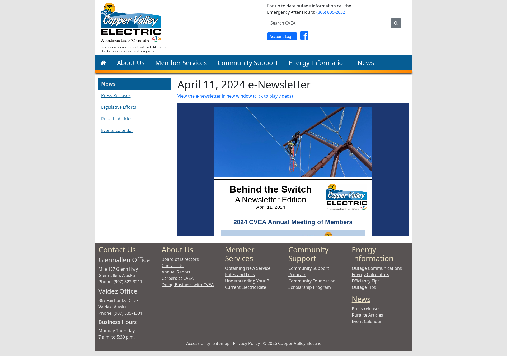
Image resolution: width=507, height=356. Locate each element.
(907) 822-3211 (128, 282)
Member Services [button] (181, 62)
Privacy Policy (246, 343)
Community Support (308, 253)
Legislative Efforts (118, 107)
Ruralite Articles (117, 119)
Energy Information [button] (318, 62)
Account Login (282, 36)
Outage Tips (364, 287)
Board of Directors (180, 259)
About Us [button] (131, 62)
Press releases (366, 309)
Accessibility (198, 343)
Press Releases (116, 95)
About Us (177, 249)
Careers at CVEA (178, 278)
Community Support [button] (248, 62)
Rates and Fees (240, 274)
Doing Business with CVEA (188, 284)
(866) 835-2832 (330, 12)
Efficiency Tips (366, 281)
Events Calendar (117, 130)
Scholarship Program (309, 287)
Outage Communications (377, 268)
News (108, 83)
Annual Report (176, 272)
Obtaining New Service (247, 268)
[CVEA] (103, 62)
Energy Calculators (370, 274)
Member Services (240, 253)
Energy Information (372, 253)
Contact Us (117, 249)
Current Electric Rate (245, 287)
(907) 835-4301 (128, 313)
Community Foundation (312, 281)
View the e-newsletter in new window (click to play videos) (235, 96)
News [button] (366, 62)
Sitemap (221, 343)
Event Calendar (367, 321)
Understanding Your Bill (249, 281)
